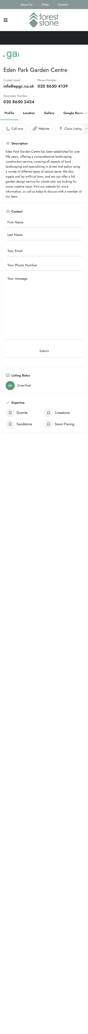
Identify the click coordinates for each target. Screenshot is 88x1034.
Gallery (49, 113)
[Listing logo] (11, 56)
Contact (63, 4)
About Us (26, 4)
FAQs (45, 4)
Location (29, 113)
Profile (9, 113)
